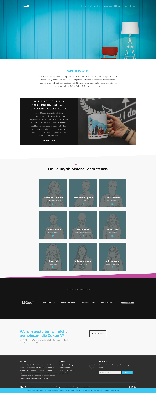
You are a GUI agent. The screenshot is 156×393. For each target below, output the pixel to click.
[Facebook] (129, 387)
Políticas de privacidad (84, 387)
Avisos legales (73, 387)
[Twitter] (132, 387)
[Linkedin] (135, 387)
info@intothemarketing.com (67, 365)
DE (134, 1)
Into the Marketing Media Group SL (59, 387)
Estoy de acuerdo (125, 390)
